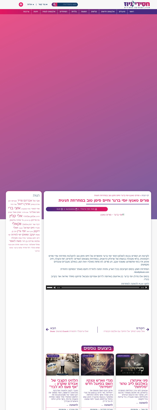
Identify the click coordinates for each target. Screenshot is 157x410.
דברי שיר (36, 224)
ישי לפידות (16, 235)
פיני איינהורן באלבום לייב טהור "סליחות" (133, 384)
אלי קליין (16, 216)
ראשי (132, 12)
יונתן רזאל (30, 231)
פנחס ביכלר (35, 248)
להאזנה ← (142, 403)
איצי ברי (14, 208)
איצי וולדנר (25, 212)
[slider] (50, 287)
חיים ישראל (28, 228)
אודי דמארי (35, 209)
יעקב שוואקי (28, 234)
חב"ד (37, 228)
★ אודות (30, 4)
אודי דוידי (13, 204)
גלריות (74, 12)
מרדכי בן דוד (28, 241)
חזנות (36, 12)
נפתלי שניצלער (34, 244)
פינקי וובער (11, 244)
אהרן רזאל (23, 204)
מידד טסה (22, 238)
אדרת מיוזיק (35, 204)
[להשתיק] (55, 287)
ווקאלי (16, 224)
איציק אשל (17, 212)
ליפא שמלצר (31, 238)
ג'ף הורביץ (27, 220)
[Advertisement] (97, 308)
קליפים (94, 12)
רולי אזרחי (26, 248)
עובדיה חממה (24, 244)
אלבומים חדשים (108, 12)
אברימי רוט (12, 201)
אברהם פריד (25, 200)
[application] (97, 287)
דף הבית (145, 196)
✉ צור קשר (42, 4)
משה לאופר (15, 241)
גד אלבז (19, 220)
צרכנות (26, 12)
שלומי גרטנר (18, 248)
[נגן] (146, 287)
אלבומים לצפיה (48, 12)
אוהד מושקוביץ (25, 209)
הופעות (84, 12)
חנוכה (21, 228)
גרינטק (13, 220)
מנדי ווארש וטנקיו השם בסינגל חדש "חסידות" (99, 384)
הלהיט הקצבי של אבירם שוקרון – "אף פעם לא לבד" (63, 384)
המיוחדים (63, 12)
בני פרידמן (35, 220)
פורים (17, 244)
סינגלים (122, 12)
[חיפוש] (54, 4)
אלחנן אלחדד (29, 216)
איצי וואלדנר (34, 212)
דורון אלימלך (27, 224)
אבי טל (36, 201)
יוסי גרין (21, 231)
